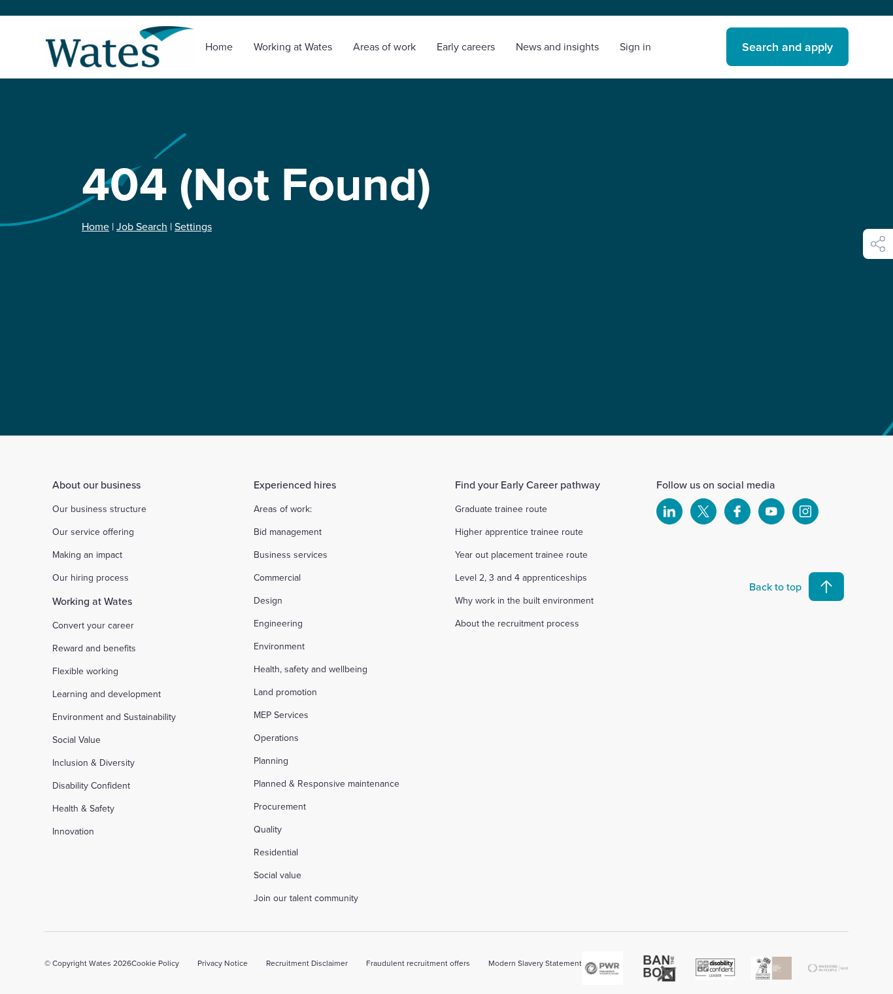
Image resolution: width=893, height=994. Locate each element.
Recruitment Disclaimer (307, 962)
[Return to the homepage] (119, 46)
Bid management (288, 531)
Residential (276, 852)
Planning (271, 760)
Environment (279, 646)
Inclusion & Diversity (93, 762)
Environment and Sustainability (114, 716)
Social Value (76, 739)
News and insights (557, 46)
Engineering (278, 623)
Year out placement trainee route (521, 554)
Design (268, 600)
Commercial (277, 577)
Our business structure (99, 508)
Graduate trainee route (501, 508)
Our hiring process (90, 577)
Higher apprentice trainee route (519, 531)
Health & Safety (83, 808)
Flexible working (85, 670)
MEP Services (281, 714)
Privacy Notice (222, 962)
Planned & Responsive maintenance (326, 783)
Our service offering (93, 531)
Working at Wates (92, 601)
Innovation (73, 831)
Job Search (141, 226)
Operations (276, 737)
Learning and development (106, 693)
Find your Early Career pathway (527, 484)
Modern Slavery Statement (535, 962)
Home (219, 46)
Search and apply (787, 47)
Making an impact (87, 554)
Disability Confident (91, 785)
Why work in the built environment (524, 600)
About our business (96, 484)
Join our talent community (306, 897)
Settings (193, 226)
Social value (277, 875)
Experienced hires (295, 484)
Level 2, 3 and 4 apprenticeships (521, 577)
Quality (268, 829)
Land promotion (285, 691)
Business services (291, 554)
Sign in (635, 46)
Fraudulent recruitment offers (418, 962)
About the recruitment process (517, 623)
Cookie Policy (155, 962)
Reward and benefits (94, 648)
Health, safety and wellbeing (310, 669)
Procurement (280, 806)
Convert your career (93, 625)
